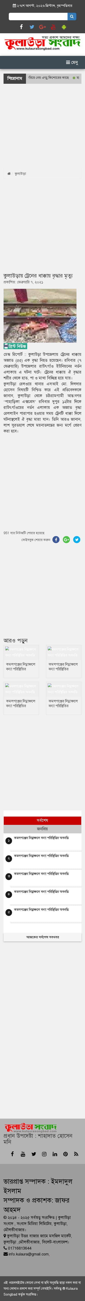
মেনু (74, 62)
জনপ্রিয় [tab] (42, 829)
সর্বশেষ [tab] (42, 820)
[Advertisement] (42, 126)
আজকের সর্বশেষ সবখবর (42, 937)
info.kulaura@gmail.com (29, 1254)
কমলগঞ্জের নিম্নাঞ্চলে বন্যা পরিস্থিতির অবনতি (20, 669)
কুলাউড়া (20, 174)
